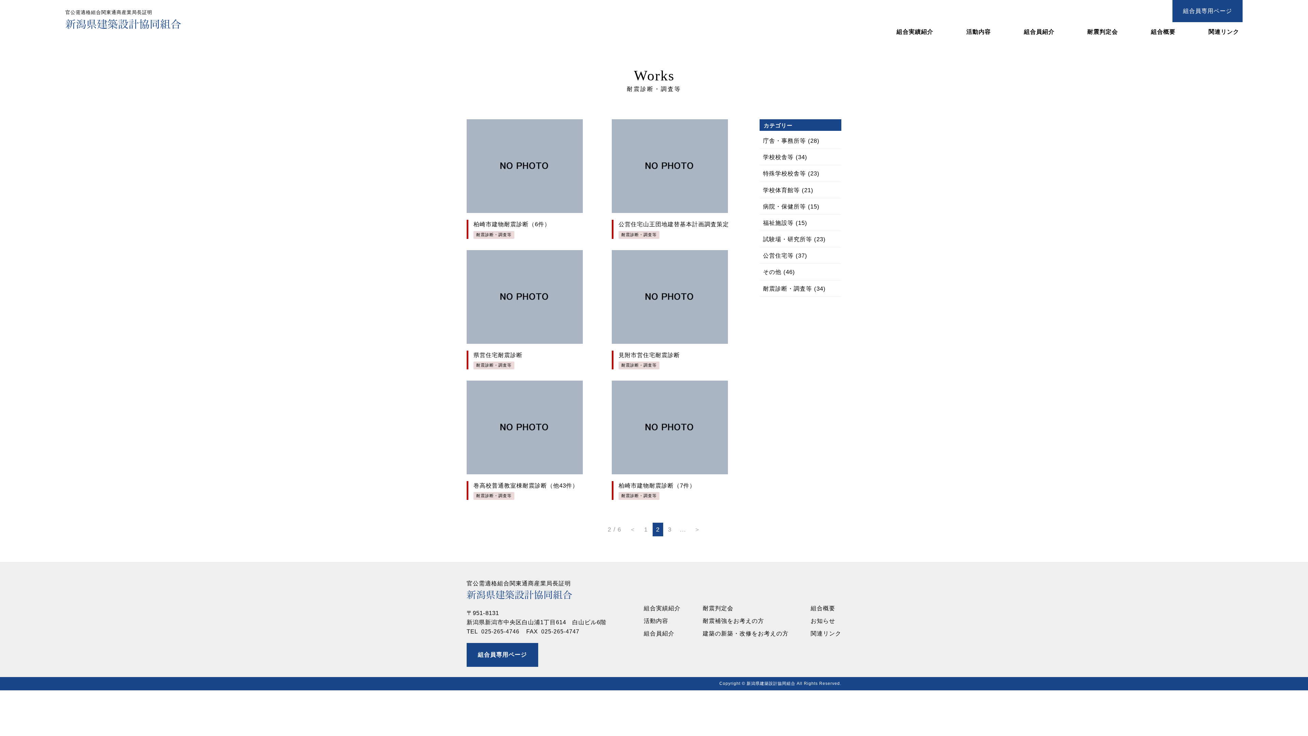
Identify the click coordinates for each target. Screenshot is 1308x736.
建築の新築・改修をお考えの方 (746, 633)
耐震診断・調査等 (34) (794, 289)
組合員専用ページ (1207, 11)
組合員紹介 (1039, 32)
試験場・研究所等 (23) (794, 239)
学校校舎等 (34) (785, 157)
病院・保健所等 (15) (791, 206)
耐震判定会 (1102, 32)
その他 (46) (779, 272)
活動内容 (978, 32)
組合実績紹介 (915, 32)
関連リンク (1224, 32)
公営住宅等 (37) (785, 255)
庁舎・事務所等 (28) (791, 141)
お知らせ (823, 621)
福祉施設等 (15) (785, 223)
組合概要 (1163, 32)
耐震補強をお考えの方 (733, 621)
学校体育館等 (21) (788, 190)
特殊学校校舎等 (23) (791, 173)
